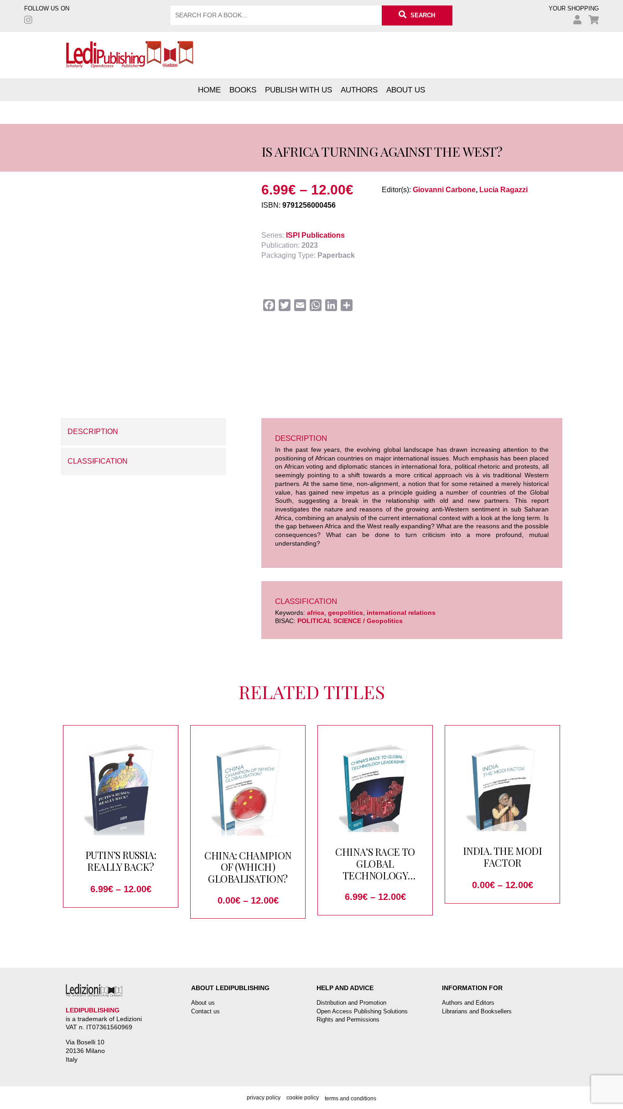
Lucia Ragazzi (503, 190)
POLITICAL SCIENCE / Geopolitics (350, 620)
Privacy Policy (263, 1097)
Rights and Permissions (348, 1019)
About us (405, 89)
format (71, 354)
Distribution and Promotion (351, 1002)
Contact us (205, 1011)
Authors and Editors (468, 1002)
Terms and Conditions (350, 1098)
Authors (359, 89)
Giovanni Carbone (444, 190)
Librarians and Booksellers (477, 1011)
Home (209, 89)
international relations (401, 612)
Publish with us (298, 89)
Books (242, 89)
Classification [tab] (97, 461)
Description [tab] (92, 431)
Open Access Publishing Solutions (362, 1011)
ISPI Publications (315, 235)
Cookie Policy (302, 1097)
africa (315, 612)
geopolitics (345, 612)
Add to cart (136, 382)
